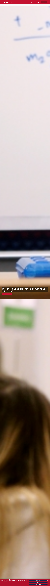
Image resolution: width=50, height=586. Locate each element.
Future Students (15, 2)
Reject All (38, 582)
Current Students (22, 2)
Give (34, 2)
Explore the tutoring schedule (7, 294)
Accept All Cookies (38, 584)
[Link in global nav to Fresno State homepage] (7, 2)
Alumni (27, 2)
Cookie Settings (38, 580)
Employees (31, 2)
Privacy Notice (5, 581)
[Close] (49, 582)
